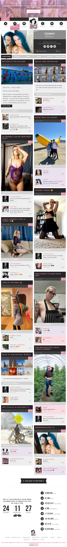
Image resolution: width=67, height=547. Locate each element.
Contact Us (64, 542)
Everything (6, 56)
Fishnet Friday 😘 (44, 190)
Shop (61, 26)
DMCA (7, 542)
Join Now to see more (33, 481)
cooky (49, 33)
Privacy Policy (11, 542)
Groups (24, 26)
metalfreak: (48, 264)
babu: (45, 407)
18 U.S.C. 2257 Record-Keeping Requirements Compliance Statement (33, 542)
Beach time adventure (46, 61)
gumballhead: (48, 98)
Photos (43, 26)
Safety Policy (17, 542)
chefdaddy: (14, 115)
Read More (6, 105)
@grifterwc (58, 181)
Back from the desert (46, 117)
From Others (60, 56)
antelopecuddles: (50, 468)
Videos (52, 26)
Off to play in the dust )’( (15, 407)
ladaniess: (47, 337)
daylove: (13, 449)
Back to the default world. (16, 354)
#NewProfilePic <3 (44, 427)
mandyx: (46, 328)
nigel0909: (14, 397)
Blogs (39, 56)
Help (59, 537)
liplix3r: (13, 206)
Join (5, 26)
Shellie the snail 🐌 (12, 282)
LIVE (42, 539)
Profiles (15, 26)
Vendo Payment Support (33, 544)
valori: (46, 170)
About (27, 539)
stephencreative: (17, 458)
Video (28, 56)
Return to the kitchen (13, 61)
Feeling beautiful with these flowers (47, 348)
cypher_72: (14, 272)
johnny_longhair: (17, 344)
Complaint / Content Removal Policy (54, 542)
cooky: (46, 179)
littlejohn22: (15, 196)
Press (35, 539)
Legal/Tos (3, 542)
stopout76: (14, 124)
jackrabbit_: (48, 107)
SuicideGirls (33, 18)
